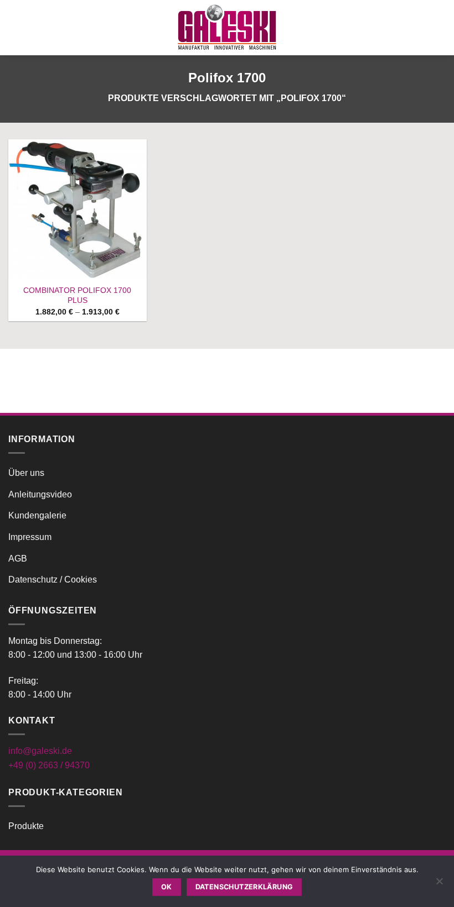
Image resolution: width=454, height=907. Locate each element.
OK (166, 887)
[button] (15, 27)
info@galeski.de (40, 751)
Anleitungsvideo (40, 494)
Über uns (26, 473)
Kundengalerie (37, 515)
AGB (17, 558)
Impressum (29, 537)
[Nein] (439, 884)
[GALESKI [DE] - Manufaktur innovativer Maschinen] (227, 27)
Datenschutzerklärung (244, 887)
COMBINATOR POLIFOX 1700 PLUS (77, 295)
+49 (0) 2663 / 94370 (49, 765)
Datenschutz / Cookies (52, 579)
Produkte (26, 826)
